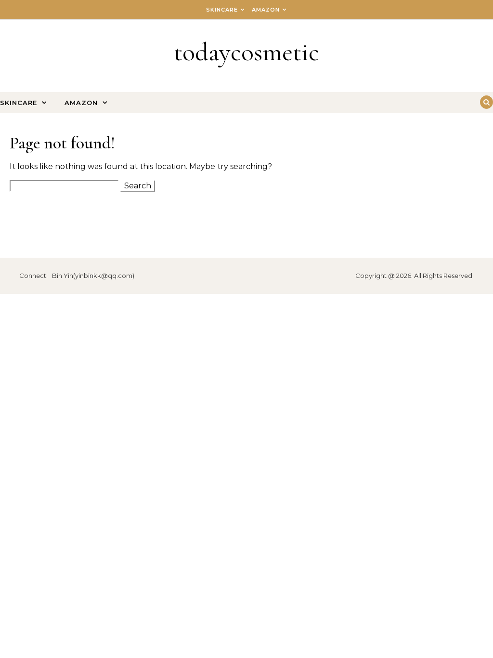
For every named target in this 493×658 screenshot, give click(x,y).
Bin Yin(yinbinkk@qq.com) (93, 275)
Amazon (266, 9)
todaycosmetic (246, 51)
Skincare (222, 9)
